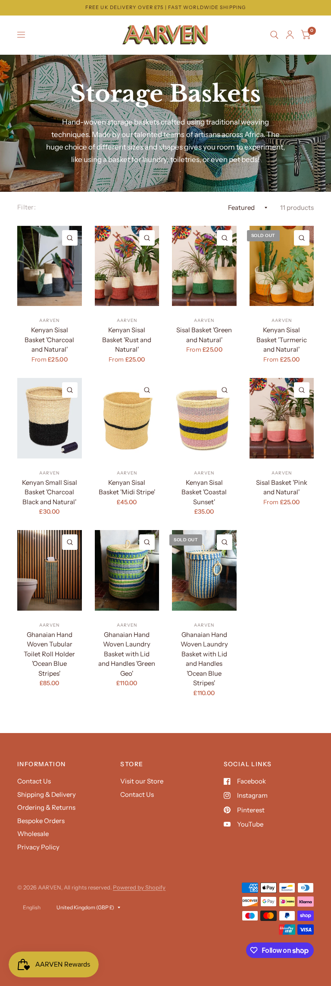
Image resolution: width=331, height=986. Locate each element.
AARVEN (49, 320)
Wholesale (33, 834)
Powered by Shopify (139, 887)
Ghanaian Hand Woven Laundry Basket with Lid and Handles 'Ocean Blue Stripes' (204, 658)
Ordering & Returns (46, 807)
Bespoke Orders (41, 821)
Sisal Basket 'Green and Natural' (204, 335)
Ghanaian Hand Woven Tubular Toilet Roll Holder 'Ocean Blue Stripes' (49, 653)
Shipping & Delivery (46, 794)
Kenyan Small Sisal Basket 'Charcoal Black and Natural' (49, 492)
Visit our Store (141, 781)
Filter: (26, 207)
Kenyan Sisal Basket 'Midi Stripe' (127, 487)
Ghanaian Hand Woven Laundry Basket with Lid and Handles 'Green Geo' (126, 653)
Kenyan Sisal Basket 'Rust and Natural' (126, 339)
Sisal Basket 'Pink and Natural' (281, 487)
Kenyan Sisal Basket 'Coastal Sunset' (204, 492)
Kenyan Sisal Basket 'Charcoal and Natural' (49, 339)
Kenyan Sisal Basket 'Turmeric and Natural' (281, 339)
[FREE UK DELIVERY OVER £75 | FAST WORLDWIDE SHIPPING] (165, 7)
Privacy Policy (38, 847)
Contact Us (34, 781)
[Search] (274, 35)
